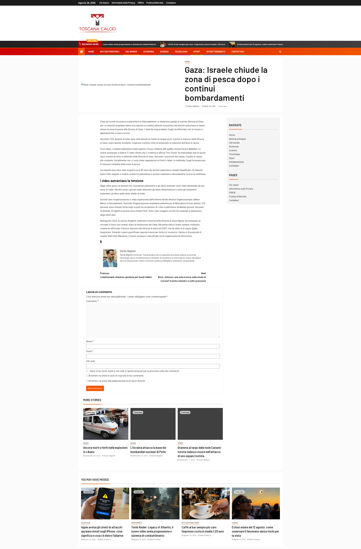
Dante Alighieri (193, 106)
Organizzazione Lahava (188, 199)
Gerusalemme (149, 121)
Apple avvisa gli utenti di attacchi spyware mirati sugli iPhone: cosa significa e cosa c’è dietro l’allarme (102, 531)
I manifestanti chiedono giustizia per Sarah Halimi (126, 275)
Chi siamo (104, 3)
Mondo (187, 62)
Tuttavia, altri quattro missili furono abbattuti (175, 149)
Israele (175, 170)
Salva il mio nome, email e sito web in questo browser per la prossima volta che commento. (135, 371)
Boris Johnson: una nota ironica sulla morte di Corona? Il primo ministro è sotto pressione (182, 277)
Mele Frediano (104, 540)
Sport (196, 52)
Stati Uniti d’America (117, 236)
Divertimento (136, 523)
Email (89, 351)
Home (91, 52)
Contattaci (171, 3)
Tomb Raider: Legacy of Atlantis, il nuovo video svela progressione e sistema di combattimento (152, 531)
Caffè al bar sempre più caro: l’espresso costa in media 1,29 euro (176, 44)
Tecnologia (181, 52)
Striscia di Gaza (195, 121)
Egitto (195, 228)
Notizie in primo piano (190, 523)
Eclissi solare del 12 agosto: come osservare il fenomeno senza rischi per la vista (252, 44)
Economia (148, 52)
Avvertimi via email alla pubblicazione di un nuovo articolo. (117, 381)
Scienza (235, 523)
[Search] (280, 51)
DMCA (141, 3)
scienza (164, 52)
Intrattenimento (215, 52)
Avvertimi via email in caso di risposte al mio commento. (116, 375)
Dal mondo (131, 52)
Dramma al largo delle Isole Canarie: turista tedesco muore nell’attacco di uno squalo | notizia (200, 452)
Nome (90, 341)
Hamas (180, 221)
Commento (92, 301)
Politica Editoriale (154, 3)
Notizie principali (109, 52)
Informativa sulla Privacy (123, 3)
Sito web (90, 361)
